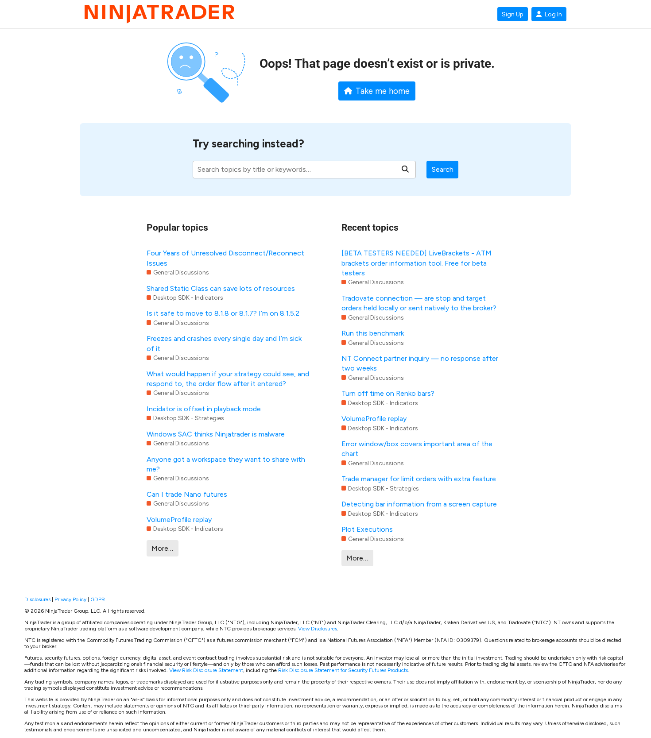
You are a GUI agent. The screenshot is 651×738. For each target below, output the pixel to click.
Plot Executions (367, 529)
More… (162, 548)
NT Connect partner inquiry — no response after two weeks (419, 363)
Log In (553, 14)
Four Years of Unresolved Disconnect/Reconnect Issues (225, 258)
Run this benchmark (372, 333)
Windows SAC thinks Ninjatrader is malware (216, 434)
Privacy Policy (70, 599)
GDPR (97, 599)
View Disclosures (317, 629)
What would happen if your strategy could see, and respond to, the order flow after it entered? (228, 379)
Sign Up (512, 14)
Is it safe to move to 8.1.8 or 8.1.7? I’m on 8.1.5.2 (223, 313)
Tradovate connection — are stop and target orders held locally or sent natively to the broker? (418, 303)
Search (442, 169)
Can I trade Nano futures (187, 494)
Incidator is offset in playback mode (204, 409)
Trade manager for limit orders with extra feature (418, 479)
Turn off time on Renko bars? (387, 393)
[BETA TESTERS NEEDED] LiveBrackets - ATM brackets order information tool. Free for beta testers (416, 263)
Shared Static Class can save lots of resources (221, 288)
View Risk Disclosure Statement (206, 670)
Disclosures (37, 599)
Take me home (383, 91)
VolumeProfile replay (179, 519)
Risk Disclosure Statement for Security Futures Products (343, 670)
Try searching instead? (248, 143)
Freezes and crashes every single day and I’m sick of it (224, 343)
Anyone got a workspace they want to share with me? (226, 464)
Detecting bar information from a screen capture (419, 504)
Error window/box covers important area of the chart (416, 449)
